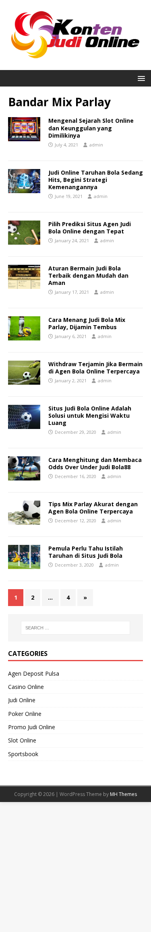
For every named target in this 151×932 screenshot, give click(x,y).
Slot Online (22, 740)
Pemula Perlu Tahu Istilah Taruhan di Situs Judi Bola (85, 551)
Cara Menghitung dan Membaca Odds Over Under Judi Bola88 (95, 463)
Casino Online (26, 687)
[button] (140, 78)
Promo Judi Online (31, 727)
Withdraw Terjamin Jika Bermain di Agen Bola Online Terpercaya (95, 367)
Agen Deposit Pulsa (33, 673)
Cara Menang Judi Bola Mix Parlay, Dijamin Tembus (86, 323)
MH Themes (123, 794)
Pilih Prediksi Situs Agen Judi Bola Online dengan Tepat (89, 227)
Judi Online (21, 700)
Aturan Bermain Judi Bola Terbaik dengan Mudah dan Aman (88, 275)
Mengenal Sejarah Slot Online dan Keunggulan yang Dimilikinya (91, 128)
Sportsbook (23, 754)
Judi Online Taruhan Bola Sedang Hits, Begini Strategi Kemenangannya (95, 180)
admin (96, 145)
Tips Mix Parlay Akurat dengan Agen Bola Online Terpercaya (93, 507)
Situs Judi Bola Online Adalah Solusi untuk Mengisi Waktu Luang (89, 415)
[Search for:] (76, 628)
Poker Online (24, 714)
